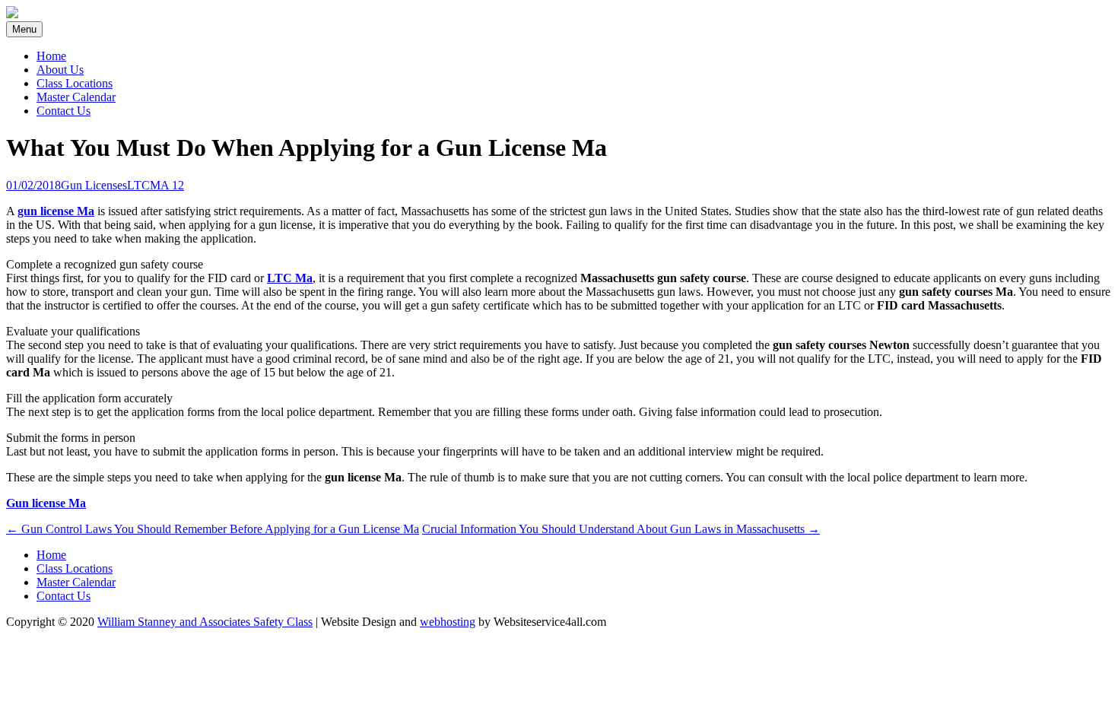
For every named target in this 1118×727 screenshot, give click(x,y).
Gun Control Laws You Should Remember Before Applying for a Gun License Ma (212, 528)
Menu (24, 29)
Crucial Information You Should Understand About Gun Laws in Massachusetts (621, 528)
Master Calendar (76, 96)
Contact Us (64, 110)
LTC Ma (290, 277)
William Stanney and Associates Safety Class (205, 621)
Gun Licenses (94, 185)
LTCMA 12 (155, 185)
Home (51, 55)
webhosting (447, 621)
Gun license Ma (46, 503)
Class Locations (75, 83)
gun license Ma (55, 211)
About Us (60, 69)
